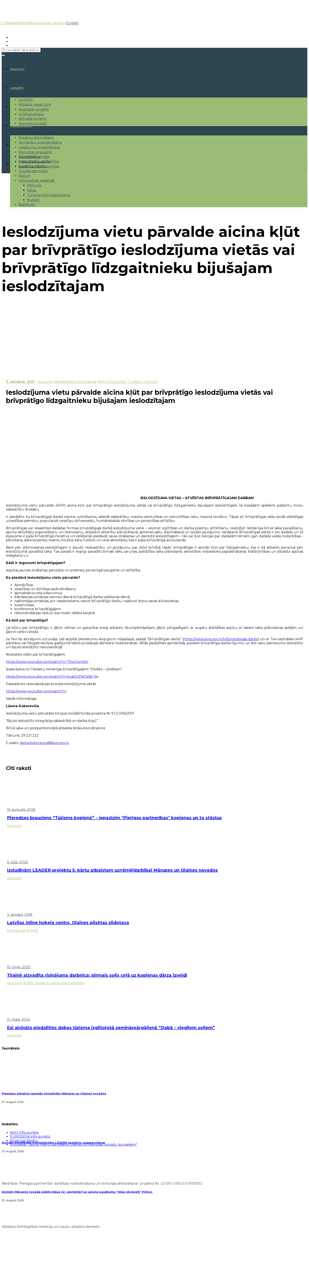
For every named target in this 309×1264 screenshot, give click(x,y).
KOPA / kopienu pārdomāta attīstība (53, 983)
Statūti (24, 176)
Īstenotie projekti (32, 123)
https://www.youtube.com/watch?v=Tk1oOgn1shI (47, 662)
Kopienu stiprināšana (36, 138)
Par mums (18, 145)
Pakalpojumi (21, 126)
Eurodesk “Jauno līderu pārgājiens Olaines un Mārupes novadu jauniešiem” (73, 1145)
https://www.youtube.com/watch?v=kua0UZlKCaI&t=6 (51, 677)
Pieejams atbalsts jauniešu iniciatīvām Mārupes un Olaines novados (54, 1093)
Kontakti (17, 164)
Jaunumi (45, 382)
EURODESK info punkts (30, 1137)
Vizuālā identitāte (33, 171)
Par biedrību (29, 157)
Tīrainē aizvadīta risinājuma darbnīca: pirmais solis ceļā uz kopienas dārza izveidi (97, 975)
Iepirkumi (26, 205)
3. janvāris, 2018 (19, 915)
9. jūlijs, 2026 (17, 862)
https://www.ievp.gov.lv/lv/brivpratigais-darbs (221, 639)
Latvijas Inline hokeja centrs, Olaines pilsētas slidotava (68, 922)
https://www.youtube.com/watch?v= (36, 691)
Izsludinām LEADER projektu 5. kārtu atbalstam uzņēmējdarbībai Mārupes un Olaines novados (112, 870)
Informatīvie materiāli (36, 181)
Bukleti (33, 200)
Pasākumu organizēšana (39, 147)
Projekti (17, 107)
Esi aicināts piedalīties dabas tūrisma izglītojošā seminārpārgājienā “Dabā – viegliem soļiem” (111, 1027)
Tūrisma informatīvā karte (49, 195)
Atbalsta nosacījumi (34, 105)
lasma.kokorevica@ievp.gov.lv (44, 743)
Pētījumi (34, 185)
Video (31, 190)
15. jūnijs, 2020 (18, 967)
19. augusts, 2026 (21, 810)
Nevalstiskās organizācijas (75, 382)
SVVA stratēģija (31, 114)
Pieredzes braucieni (35, 152)
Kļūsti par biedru (32, 166)
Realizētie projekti (33, 109)
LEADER (17, 88)
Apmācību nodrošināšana (40, 142)
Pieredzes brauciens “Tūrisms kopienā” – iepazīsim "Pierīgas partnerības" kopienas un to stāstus (114, 817)
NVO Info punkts (112, 382)
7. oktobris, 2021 (20, 382)
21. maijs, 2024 (18, 1019)
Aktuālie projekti (32, 119)
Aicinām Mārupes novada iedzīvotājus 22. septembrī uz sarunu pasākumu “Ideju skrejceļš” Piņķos (77, 1191)
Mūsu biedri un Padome (38, 161)
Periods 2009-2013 (22, 931)
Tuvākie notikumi (142, 382)
